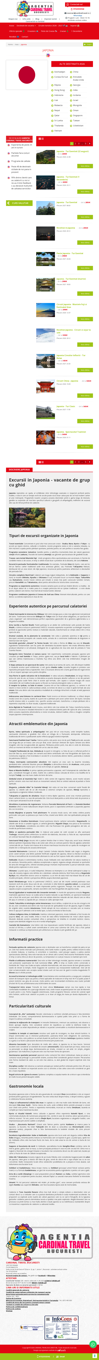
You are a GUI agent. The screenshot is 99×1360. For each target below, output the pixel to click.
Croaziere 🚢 (33, 31)
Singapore (77, 115)
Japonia (24, 44)
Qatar (57, 115)
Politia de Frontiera (13, 1298)
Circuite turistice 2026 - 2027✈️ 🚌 (53, 25)
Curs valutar (20, 203)
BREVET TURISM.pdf (39, 1283)
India (75, 90)
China (75, 71)
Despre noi (13, 19)
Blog (37, 19)
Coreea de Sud (61, 77)
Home (10, 44)
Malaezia (58, 105)
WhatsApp (78, 15)
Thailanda (58, 125)
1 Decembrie (76, 31)
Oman (75, 110)
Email (62, 1356)
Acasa (11, 25)
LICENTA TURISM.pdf (52, 1281)
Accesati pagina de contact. (17, 1276)
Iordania (77, 95)
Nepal (57, 110)
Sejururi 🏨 (74, 25)
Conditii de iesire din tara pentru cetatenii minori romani (28, 1303)
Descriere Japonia (19, 469)
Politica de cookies (13, 1309)
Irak (56, 100)
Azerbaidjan (59, 71)
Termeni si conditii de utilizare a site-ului (22, 1305)
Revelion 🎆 (14, 36)
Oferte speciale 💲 (17, 31)
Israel (75, 100)
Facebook (42, 1276)
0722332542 (44, 1356)
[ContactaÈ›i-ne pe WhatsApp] (93, 1344)
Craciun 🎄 (64, 31)
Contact (25, 36)
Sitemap (9, 1311)
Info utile (26, 19)
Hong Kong (59, 90)
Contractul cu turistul (35, 21)
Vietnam (58, 130)
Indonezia (58, 95)
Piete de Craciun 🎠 (49, 31)
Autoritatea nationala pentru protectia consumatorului (27, 1294)
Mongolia (77, 105)
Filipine (57, 85)
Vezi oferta (85, 166)
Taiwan (76, 120)
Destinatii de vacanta (26, 25)
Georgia (76, 85)
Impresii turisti (50, 19)
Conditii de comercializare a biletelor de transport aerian (28, 1292)
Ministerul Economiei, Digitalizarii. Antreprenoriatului (27, 1300)
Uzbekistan (78, 125)
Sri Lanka (58, 120)
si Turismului (53, 1300)
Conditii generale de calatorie (17, 1290)
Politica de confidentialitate (17, 1307)
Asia (16, 44)
